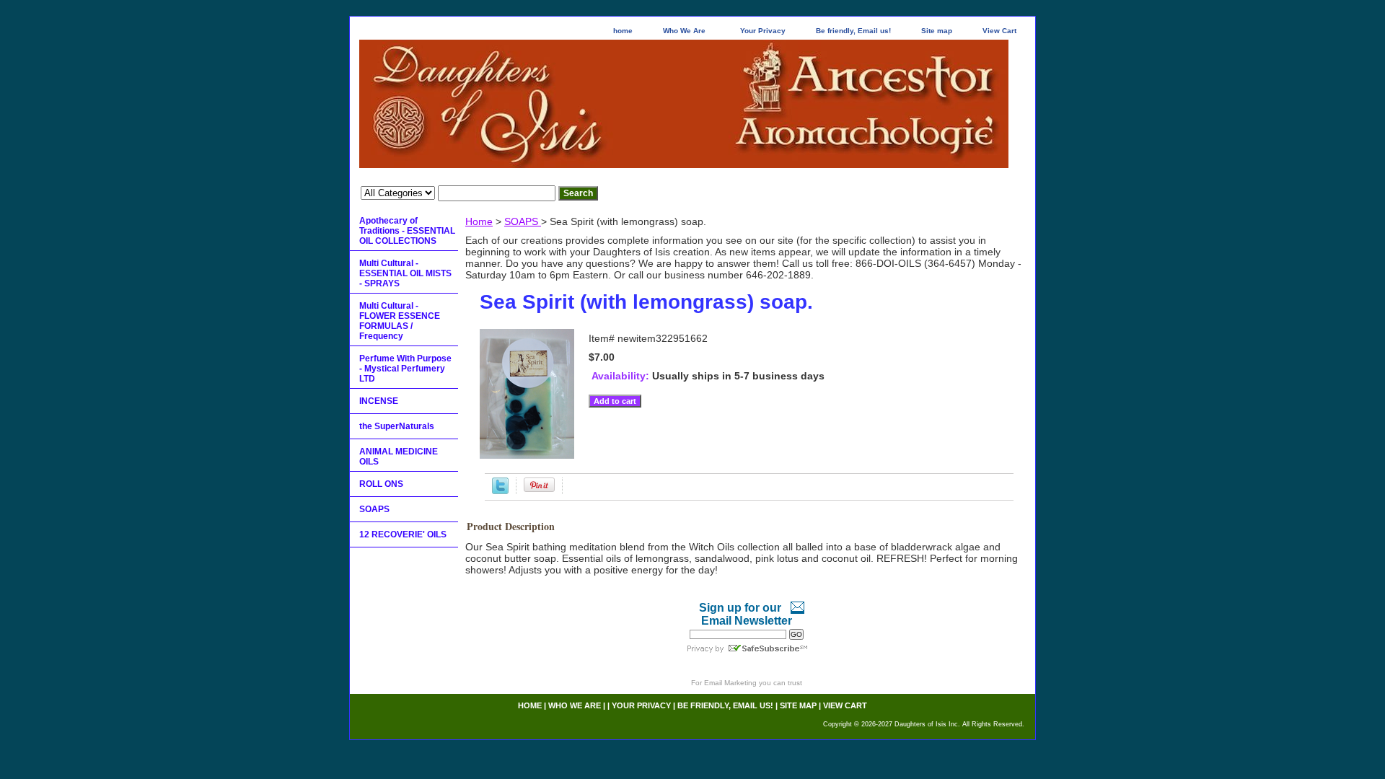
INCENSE (378, 401)
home (623, 31)
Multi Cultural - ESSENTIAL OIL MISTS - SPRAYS (405, 273)
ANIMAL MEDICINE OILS (398, 456)
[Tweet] (500, 490)
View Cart (999, 31)
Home (479, 221)
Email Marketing (730, 683)
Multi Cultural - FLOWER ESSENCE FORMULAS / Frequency (399, 321)
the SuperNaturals (396, 426)
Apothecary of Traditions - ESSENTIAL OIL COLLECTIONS (407, 231)
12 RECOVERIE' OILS (403, 534)
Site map (936, 31)
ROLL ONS (381, 484)
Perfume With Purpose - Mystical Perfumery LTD (405, 368)
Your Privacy (763, 31)
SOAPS (522, 221)
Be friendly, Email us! (853, 31)
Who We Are (684, 31)
